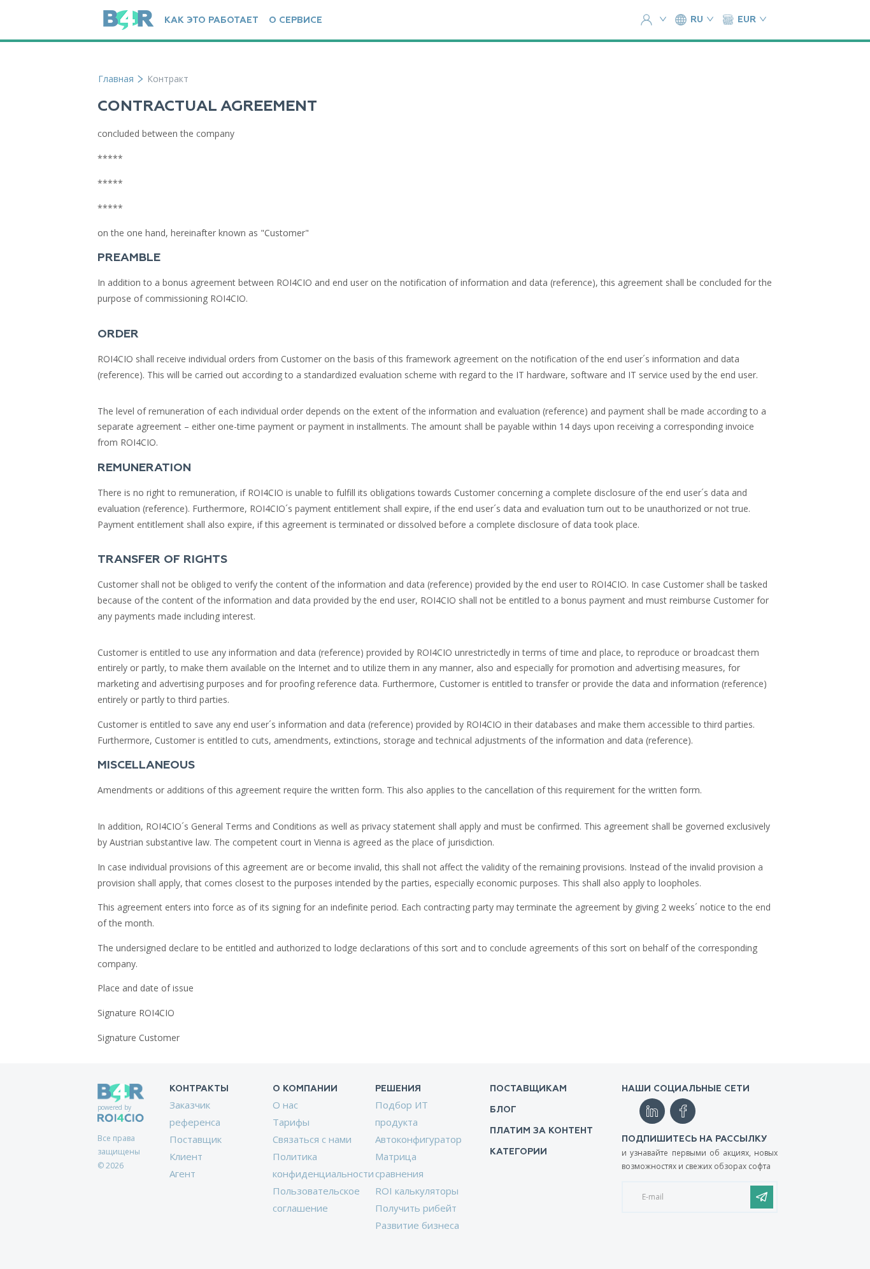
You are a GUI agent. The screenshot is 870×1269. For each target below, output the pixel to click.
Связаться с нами (312, 1139)
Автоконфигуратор (418, 1139)
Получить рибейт (416, 1208)
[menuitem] (205, 1133)
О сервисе (295, 20)
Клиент (186, 1156)
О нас (285, 1104)
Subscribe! (761, 1197)
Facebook (682, 1111)
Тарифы (291, 1122)
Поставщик (195, 1139)
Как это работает (211, 20)
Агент (182, 1173)
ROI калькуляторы (417, 1190)
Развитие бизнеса (417, 1225)
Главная (116, 79)
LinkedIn (652, 1111)
